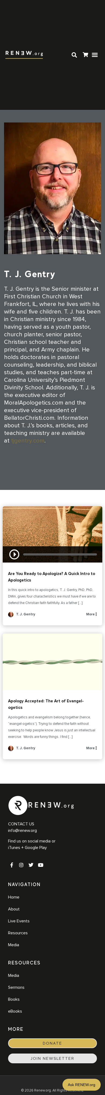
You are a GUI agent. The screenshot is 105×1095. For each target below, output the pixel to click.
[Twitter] (31, 865)
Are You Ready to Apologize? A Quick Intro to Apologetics (52, 534)
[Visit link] (85, 55)
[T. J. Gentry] (10, 616)
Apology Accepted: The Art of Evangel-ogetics (52, 662)
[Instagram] (21, 865)
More (91, 614)
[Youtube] (41, 865)
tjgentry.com (27, 441)
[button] (95, 55)
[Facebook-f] (11, 865)
